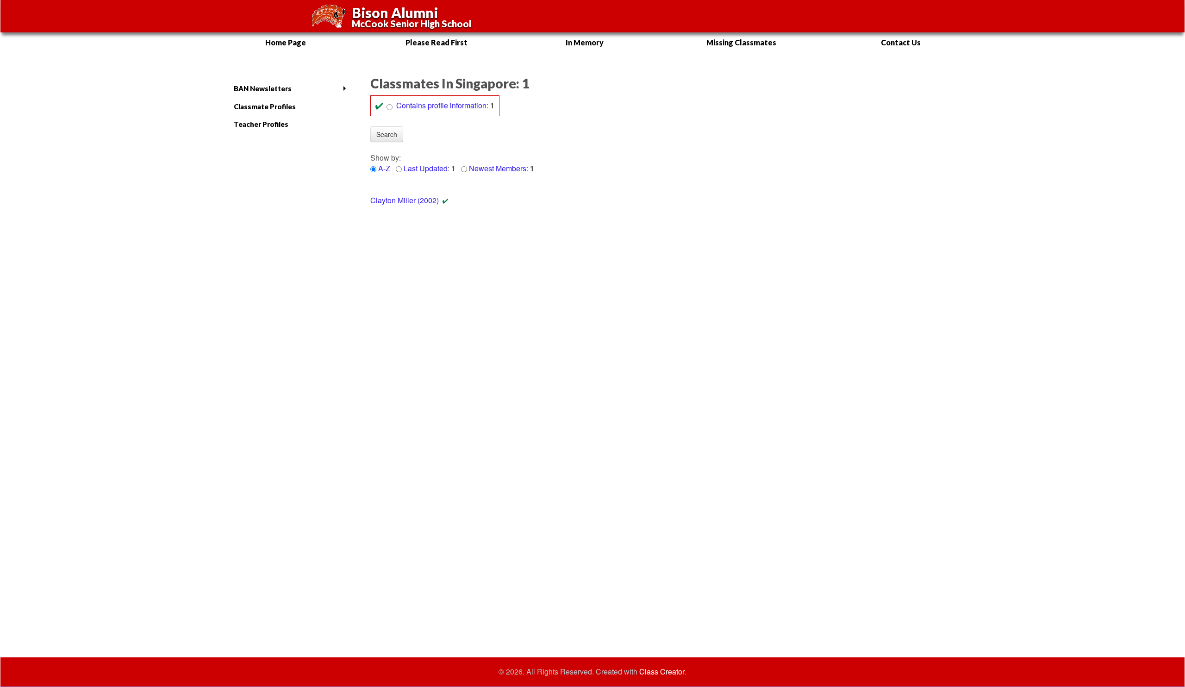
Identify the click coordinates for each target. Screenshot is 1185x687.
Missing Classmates (741, 42)
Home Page (285, 42)
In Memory (585, 42)
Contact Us (901, 42)
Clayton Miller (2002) (404, 200)
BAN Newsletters (263, 88)
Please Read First (436, 42)
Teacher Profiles (261, 124)
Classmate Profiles (265, 106)
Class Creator (662, 672)
